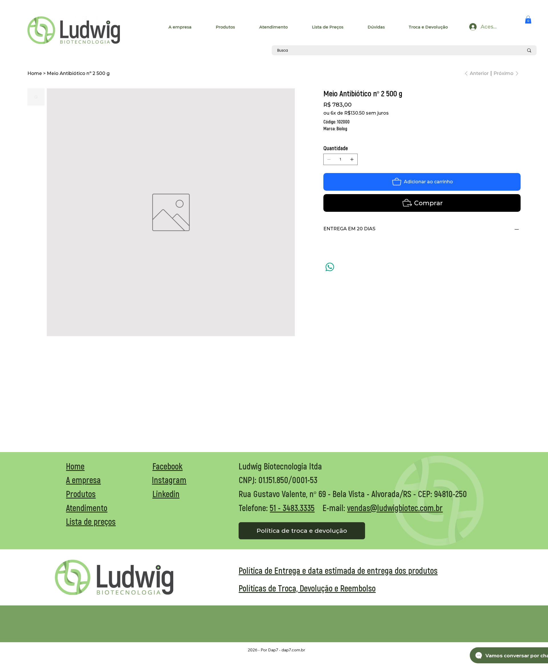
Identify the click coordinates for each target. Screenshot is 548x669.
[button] (528, 19)
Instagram (169, 480)
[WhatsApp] (329, 267)
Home (75, 466)
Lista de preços (91, 521)
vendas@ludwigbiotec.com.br (395, 508)
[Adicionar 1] (352, 159)
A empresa (83, 480)
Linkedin (166, 494)
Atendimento (86, 508)
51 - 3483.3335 (292, 508)
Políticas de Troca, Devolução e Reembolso (307, 588)
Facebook (167, 466)
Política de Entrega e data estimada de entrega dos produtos (338, 570)
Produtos (81, 494)
